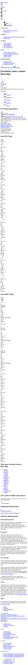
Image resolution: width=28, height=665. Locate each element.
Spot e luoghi (7, 32)
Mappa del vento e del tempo (10, 30)
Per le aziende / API (8, 47)
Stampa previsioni (7, 116)
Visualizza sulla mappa (8, 67)
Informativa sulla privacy (9, 63)
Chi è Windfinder (8, 46)
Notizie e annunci (8, 55)
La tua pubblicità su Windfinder (11, 53)
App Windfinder (7, 43)
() (6, 125)
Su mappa (3, 91)
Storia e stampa (7, 44)
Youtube (21, 656)
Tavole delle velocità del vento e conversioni (14, 37)
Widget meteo (7, 38)
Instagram (21, 655)
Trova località (5, 503)
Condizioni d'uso (8, 61)
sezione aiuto (7, 604)
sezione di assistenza (8, 574)
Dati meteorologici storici (9, 52)
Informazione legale (8, 64)
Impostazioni (8, 25)
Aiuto (6, 23)
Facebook (17, 67)
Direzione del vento (5, 123)
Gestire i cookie (7, 56)
